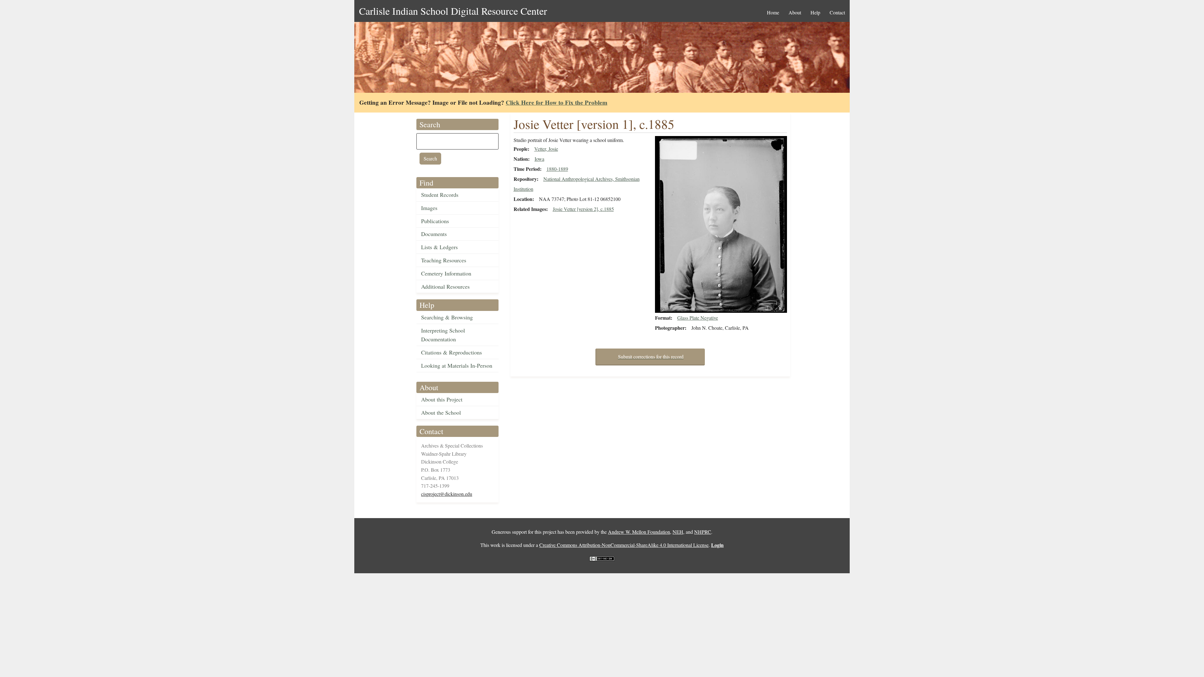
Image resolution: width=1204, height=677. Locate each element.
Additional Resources (445, 286)
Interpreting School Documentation (443, 335)
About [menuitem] (795, 12)
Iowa (539, 158)
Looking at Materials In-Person (456, 365)
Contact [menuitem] (837, 12)
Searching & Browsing (447, 317)
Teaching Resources (443, 260)
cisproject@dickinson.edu (446, 494)
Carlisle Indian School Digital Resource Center (453, 11)
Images (429, 208)
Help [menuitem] (815, 12)
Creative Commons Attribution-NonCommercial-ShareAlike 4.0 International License (624, 545)
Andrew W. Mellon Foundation (639, 531)
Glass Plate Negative (697, 317)
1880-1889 (557, 168)
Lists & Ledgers (439, 247)
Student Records (439, 194)
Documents (434, 234)
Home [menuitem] (773, 12)
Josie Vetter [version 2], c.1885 (583, 209)
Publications (435, 221)
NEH (678, 531)
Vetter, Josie (546, 148)
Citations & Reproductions (451, 352)
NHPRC (702, 531)
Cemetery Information (446, 273)
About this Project (441, 399)
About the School (441, 412)
